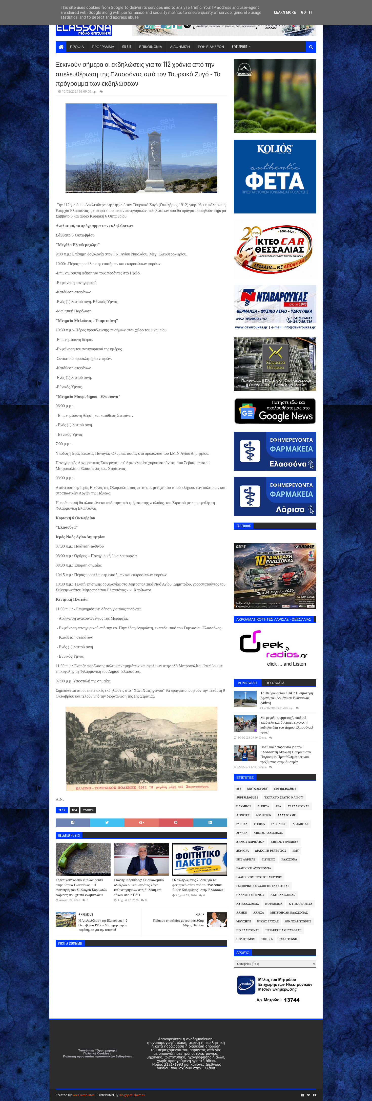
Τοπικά (88, 810)
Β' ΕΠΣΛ (241, 824)
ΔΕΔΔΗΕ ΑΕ (300, 824)
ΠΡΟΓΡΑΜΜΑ (103, 46)
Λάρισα (258, 912)
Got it (307, 12)
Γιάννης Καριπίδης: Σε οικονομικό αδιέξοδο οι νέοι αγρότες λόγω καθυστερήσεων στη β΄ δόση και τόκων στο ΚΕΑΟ (139, 887)
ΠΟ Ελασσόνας (247, 930)
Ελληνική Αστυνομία (253, 868)
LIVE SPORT (239, 46)
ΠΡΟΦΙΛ (77, 46)
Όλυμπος (243, 806)
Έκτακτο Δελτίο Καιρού (283, 797)
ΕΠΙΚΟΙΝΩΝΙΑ (150, 46)
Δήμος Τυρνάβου (284, 842)
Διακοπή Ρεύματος (270, 850)
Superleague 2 (247, 797)
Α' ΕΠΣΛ (263, 806)
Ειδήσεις (268, 859)
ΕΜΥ (296, 850)
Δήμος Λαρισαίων (250, 842)
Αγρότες (243, 815)
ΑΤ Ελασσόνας (298, 806)
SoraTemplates (83, 1095)
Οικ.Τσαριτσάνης (298, 921)
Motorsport (257, 788)
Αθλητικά (263, 815)
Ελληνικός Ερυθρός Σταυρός (259, 877)
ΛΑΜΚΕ (241, 912)
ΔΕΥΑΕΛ (241, 833)
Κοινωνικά (273, 903)
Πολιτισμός (245, 939)
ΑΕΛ (278, 806)
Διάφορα (242, 850)
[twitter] (308, 1095)
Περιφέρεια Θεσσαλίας (283, 930)
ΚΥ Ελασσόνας (247, 903)
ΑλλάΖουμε (286, 815)
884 (74, 810)
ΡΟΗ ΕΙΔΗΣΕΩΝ (211, 46)
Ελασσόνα (289, 859)
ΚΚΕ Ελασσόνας (283, 895)
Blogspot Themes (132, 1095)
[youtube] (314, 1095)
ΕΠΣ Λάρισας (245, 859)
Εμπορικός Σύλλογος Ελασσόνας (262, 886)
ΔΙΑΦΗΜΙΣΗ (180, 46)
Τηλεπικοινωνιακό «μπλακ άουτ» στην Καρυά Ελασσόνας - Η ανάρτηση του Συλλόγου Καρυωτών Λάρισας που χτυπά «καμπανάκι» (81, 887)
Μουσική (243, 921)
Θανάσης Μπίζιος (250, 895)
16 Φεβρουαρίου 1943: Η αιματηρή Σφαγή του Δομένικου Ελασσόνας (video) (286, 698)
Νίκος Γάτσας (268, 921)
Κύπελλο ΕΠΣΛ (300, 903)
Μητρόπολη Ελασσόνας (289, 912)
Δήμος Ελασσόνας (268, 833)
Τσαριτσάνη (288, 939)
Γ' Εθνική (278, 824)
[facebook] (302, 1095)
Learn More (285, 12)
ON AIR (126, 46)
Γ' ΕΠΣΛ (259, 824)
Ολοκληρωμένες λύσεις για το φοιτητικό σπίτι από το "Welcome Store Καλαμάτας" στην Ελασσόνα (197, 885)
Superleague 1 (285, 788)
